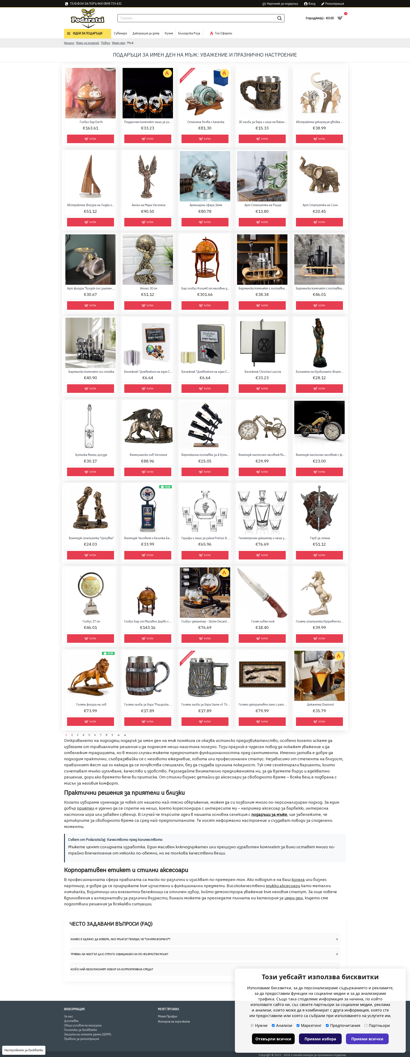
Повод (105, 43)
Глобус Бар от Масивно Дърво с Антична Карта (148, 621)
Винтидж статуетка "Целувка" (91, 538)
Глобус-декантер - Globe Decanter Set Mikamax (206, 621)
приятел (85, 808)
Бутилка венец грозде (91, 455)
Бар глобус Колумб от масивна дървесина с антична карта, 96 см (206, 288)
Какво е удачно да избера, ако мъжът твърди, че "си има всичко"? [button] (120, 939)
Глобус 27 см (91, 621)
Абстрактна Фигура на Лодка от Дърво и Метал (91, 205)
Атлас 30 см (148, 288)
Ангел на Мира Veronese (148, 205)
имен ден (293, 897)
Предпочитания (345, 1025)
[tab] (205, 939)
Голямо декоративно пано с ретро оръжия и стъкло (263, 704)
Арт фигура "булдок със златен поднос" (91, 288)
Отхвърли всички (273, 1038)
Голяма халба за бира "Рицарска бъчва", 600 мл (148, 704)
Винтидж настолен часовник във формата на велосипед (263, 455)
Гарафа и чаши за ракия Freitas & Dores (206, 538)
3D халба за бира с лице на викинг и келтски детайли (263, 122)
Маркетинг (311, 1025)
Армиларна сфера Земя (206, 205)
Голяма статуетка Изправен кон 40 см (320, 621)
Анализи (284, 1025)
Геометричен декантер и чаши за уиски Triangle (263, 538)
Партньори (379, 1025)
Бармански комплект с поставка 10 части (263, 288)
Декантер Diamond (320, 704)
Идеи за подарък (87, 43)
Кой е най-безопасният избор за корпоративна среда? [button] (112, 969)
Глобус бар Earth (91, 122)
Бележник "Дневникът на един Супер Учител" (148, 372)
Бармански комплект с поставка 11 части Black (320, 288)
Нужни (261, 1025)
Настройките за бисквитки (23, 1050)
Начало (69, 43)
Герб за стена (320, 538)
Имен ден (118, 43)
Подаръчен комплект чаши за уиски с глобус (148, 122)
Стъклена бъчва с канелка (205, 122)
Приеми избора (320, 1038)
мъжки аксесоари (283, 885)
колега (298, 879)
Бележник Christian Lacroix (263, 372)
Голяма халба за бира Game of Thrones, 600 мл (206, 704)
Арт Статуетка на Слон (320, 205)
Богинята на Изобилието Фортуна (320, 372)
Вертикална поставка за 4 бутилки (206, 455)
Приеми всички (367, 1038)
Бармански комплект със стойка (91, 372)
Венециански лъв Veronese (148, 455)
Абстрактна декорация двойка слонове (320, 122)
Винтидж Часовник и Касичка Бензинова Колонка (148, 538)
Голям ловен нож (263, 621)
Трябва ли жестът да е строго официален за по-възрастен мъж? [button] (119, 954)
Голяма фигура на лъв (91, 704)
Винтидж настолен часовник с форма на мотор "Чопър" (320, 455)
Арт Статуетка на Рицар (263, 205)
